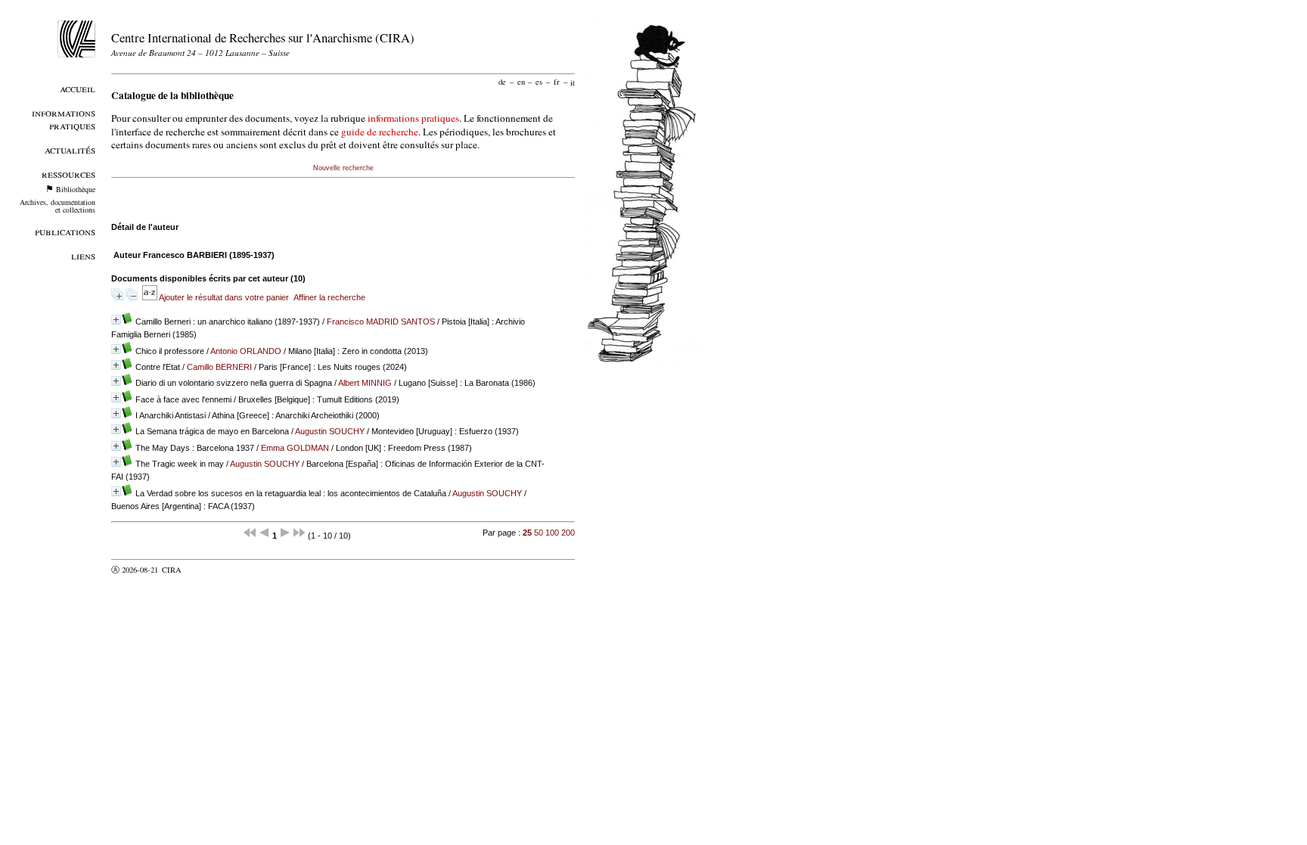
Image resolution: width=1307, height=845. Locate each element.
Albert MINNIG (365, 382)
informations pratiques (413, 118)
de (502, 81)
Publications (65, 231)
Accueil (77, 88)
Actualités (70, 149)
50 (538, 532)
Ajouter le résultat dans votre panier (224, 297)
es (539, 81)
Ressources (68, 173)
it (572, 81)
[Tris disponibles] (150, 297)
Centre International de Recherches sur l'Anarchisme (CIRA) (262, 37)
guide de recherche (379, 131)
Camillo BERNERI (219, 366)
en (521, 81)
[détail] (116, 320)
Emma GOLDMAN (295, 447)
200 (568, 532)
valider (201, 569)
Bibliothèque (75, 189)
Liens (83, 255)
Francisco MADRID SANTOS (381, 321)
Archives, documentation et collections (57, 206)
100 (552, 532)
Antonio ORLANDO (245, 351)
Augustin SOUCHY (330, 431)
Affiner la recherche (329, 297)
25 (527, 532)
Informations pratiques (63, 118)
